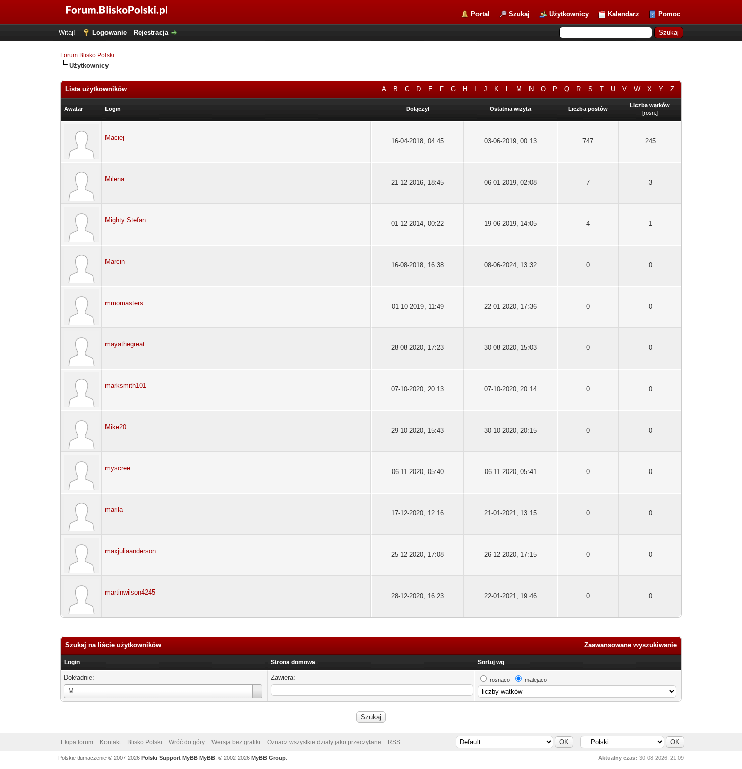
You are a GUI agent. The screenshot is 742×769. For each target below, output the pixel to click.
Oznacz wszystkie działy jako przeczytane (324, 742)
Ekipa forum (77, 742)
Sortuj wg (491, 662)
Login (72, 662)
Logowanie (109, 32)
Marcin (115, 261)
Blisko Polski (144, 742)
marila (114, 509)
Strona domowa (293, 662)
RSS (394, 742)
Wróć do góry (187, 742)
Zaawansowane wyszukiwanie (630, 645)
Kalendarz (623, 14)
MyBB (207, 758)
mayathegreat (125, 344)
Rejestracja (151, 32)
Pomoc (669, 14)
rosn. (650, 113)
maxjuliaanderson (130, 551)
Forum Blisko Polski (87, 55)
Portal (480, 14)
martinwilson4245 (130, 592)
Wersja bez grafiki (235, 742)
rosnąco (500, 680)
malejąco (536, 680)
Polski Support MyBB (169, 758)
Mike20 (115, 427)
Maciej (114, 137)
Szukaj (519, 14)
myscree (117, 468)
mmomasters (124, 303)
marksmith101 (125, 385)
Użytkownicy (569, 14)
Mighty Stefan (125, 220)
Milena (114, 179)
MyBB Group (268, 758)
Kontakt (110, 742)
